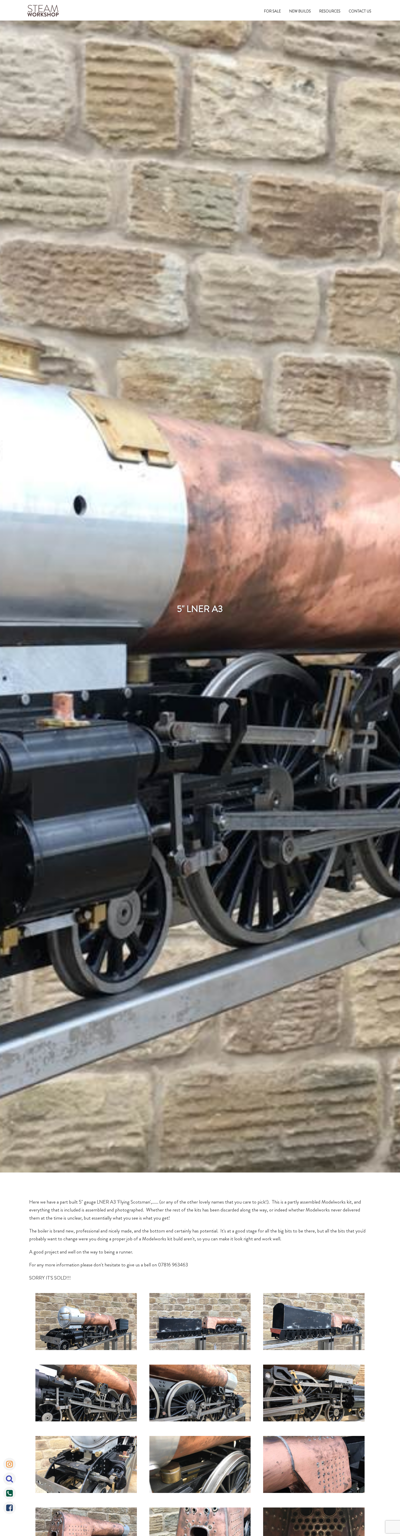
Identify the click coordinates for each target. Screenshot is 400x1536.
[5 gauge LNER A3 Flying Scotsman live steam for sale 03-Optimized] (314, 1322)
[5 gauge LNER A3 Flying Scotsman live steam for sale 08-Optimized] (200, 1465)
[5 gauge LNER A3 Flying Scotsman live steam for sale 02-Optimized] (200, 1322)
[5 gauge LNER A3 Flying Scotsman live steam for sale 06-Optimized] (314, 1394)
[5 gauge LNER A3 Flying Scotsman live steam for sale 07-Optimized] (86, 1465)
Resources (329, 11)
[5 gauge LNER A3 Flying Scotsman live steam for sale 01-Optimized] (86, 1322)
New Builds (300, 11)
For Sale (272, 11)
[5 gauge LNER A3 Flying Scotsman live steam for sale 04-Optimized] (86, 1394)
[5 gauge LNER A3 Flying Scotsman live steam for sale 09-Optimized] (314, 1465)
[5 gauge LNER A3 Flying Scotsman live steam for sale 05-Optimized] (200, 1394)
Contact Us (360, 11)
